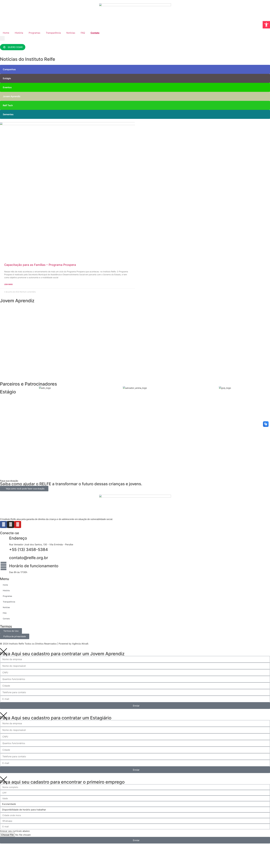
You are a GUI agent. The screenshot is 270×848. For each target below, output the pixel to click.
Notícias (70, 32)
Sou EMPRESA (16, 373)
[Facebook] (3, 524)
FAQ (83, 32)
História (19, 32)
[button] (2, 38)
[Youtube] (17, 524)
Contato (95, 32)
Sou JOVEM (14, 334)
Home (6, 32)
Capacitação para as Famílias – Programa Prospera (40, 265)
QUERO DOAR (15, 47)
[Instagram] (10, 524)
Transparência (53, 32)
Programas (34, 32)
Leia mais (8, 284)
